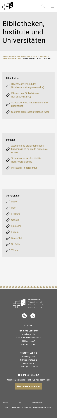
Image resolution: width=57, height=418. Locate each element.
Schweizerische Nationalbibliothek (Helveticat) (29, 104)
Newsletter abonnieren (28, 386)
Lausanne (16, 226)
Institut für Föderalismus (24, 167)
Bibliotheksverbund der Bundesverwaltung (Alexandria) (27, 86)
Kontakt (5, 403)
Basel (14, 201)
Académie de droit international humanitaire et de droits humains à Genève (29, 149)
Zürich (14, 250)
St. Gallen (16, 244)
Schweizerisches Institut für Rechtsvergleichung (26, 160)
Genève (15, 219)
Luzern (15, 232)
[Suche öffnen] (43, 6)
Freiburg (15, 213)
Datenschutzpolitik (37, 403)
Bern (13, 207)
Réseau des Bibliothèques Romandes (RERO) (25, 95)
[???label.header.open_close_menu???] (52, 6)
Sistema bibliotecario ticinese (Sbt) (30, 111)
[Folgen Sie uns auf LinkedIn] (24, 315)
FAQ (19, 403)
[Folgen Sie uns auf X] (32, 315)
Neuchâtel (16, 238)
